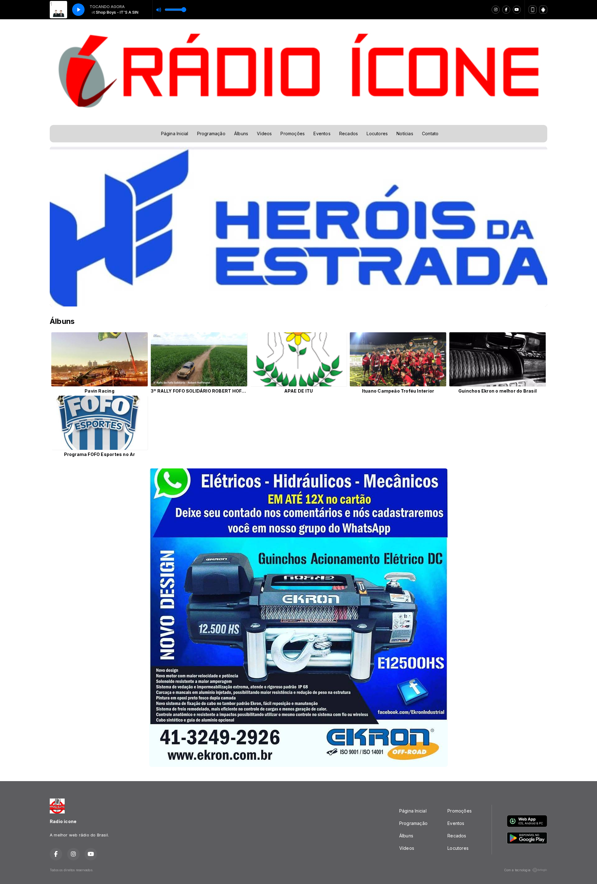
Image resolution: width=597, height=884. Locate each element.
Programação (211, 133)
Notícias (404, 133)
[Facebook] (506, 10)
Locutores (377, 133)
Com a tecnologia (517, 870)
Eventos (321, 133)
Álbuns (241, 133)
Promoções (292, 133)
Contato (430, 133)
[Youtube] (517, 10)
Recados (348, 133)
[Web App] (533, 10)
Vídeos (264, 133)
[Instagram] (496, 10)
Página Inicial (174, 133)
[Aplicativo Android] (543, 10)
